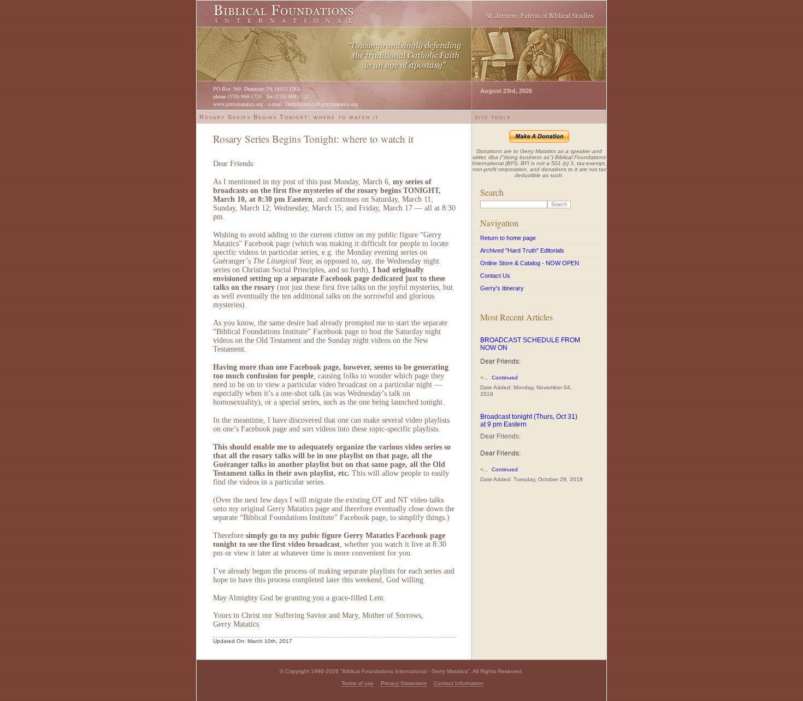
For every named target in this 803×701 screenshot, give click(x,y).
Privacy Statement (404, 683)
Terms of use (357, 683)
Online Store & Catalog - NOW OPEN (529, 263)
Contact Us (495, 275)
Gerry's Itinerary (502, 288)
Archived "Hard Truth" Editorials (522, 250)
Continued (505, 378)
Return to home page (508, 238)
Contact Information (458, 683)
